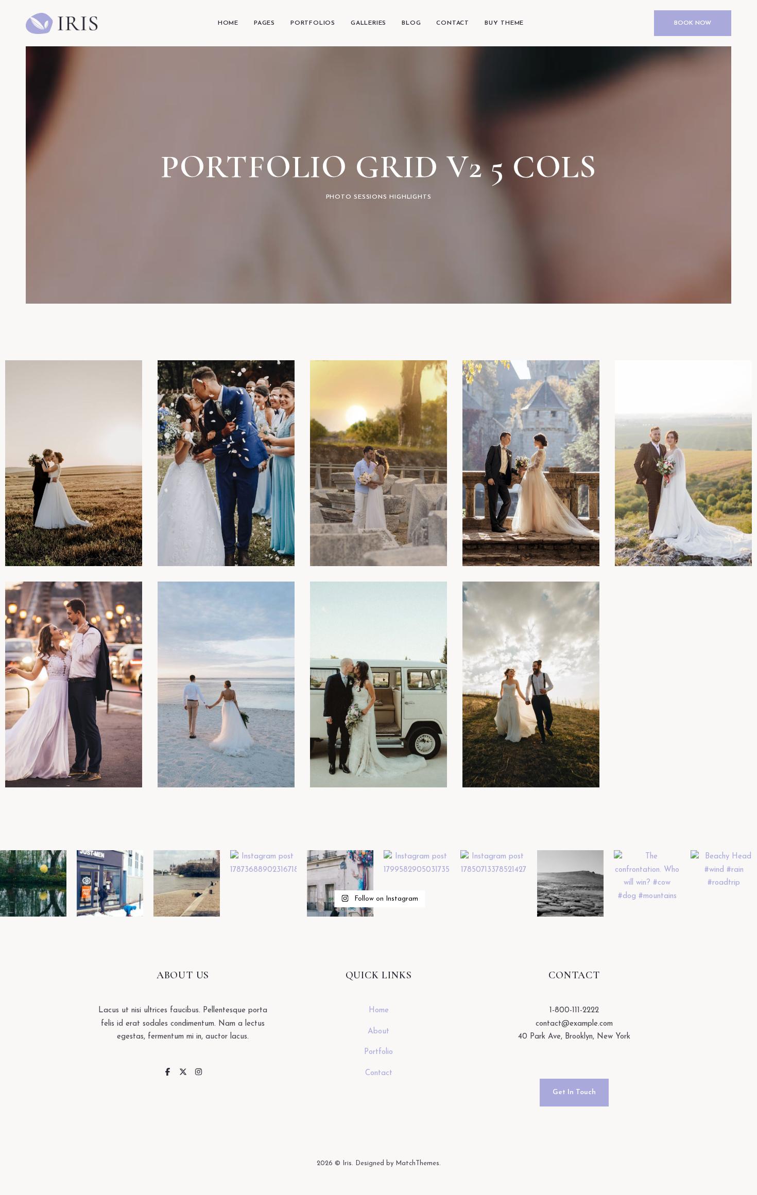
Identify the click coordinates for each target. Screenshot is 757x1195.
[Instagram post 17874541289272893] (570, 883)
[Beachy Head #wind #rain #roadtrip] (724, 883)
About (378, 1031)
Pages (264, 23)
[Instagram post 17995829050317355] (417, 883)
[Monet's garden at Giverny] (33, 883)
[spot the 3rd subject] (110, 883)
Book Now (692, 23)
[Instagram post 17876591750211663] (340, 883)
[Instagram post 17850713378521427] (493, 883)
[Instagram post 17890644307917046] (186, 883)
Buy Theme (504, 23)
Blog (411, 23)
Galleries (368, 23)
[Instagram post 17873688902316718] (263, 883)
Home (228, 23)
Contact (452, 23)
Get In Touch (574, 1092)
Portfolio (378, 1052)
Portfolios (312, 23)
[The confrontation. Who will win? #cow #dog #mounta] (647, 883)
